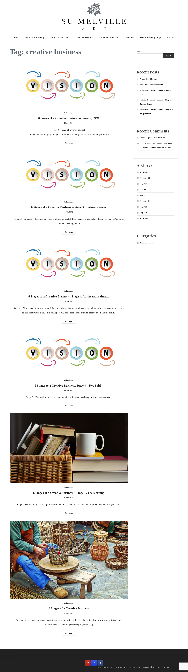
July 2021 (143, 184)
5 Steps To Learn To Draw (154, 138)
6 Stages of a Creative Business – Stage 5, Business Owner (68, 207)
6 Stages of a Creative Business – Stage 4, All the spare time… (68, 296)
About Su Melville (147, 243)
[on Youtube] (88, 663)
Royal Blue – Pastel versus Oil (151, 85)
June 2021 (143, 190)
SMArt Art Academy (34, 37)
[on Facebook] (100, 663)
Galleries (129, 37)
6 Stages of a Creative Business (69, 608)
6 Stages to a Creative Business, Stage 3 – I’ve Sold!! (69, 385)
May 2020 (143, 213)
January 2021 (145, 201)
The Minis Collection (108, 37)
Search (139, 51)
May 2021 (143, 195)
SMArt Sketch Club (59, 37)
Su (141, 138)
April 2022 (144, 172)
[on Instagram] (94, 663)
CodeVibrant (173, 667)
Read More (69, 143)
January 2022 (145, 178)
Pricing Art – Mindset (148, 79)
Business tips (68, 113)
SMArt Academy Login (150, 37)
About (16, 37)
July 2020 (143, 207)
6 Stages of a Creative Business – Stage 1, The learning (68, 492)
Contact (170, 37)
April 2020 (144, 218)
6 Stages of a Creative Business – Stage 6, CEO (68, 118)
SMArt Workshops (83, 37)
